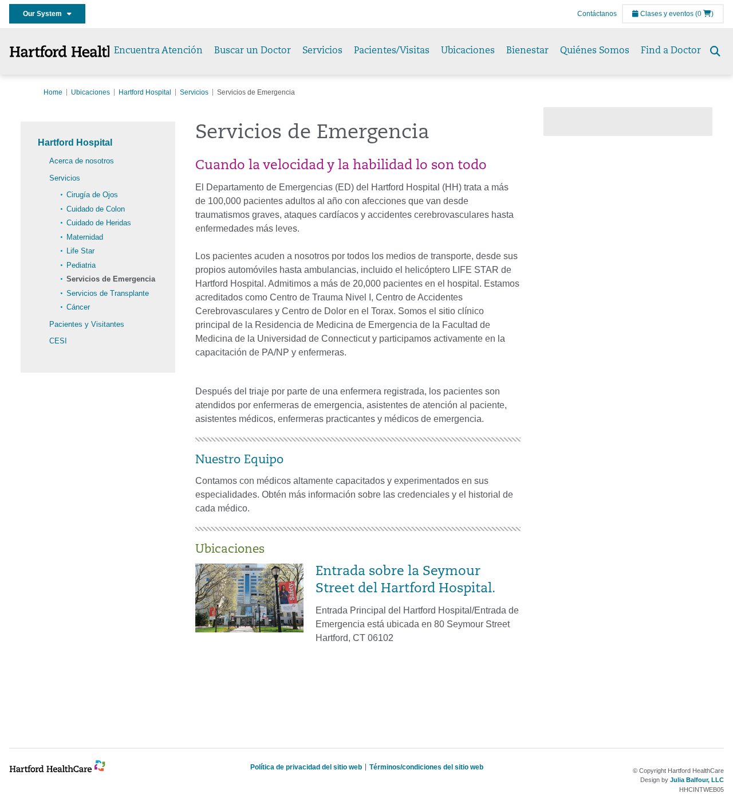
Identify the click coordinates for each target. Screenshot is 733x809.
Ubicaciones (468, 51)
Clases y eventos (666, 14)
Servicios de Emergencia (110, 279)
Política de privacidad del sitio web (306, 767)
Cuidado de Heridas (98, 222)
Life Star (80, 251)
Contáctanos (597, 14)
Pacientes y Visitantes (86, 324)
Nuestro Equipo (239, 460)
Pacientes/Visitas (391, 51)
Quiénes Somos (594, 51)
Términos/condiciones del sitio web (426, 767)
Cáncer (78, 307)
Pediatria (81, 265)
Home (53, 92)
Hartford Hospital (145, 92)
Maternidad (84, 237)
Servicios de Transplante (107, 293)
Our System (45, 14)
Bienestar (527, 51)
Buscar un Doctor (252, 51)
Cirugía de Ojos (92, 194)
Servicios (322, 51)
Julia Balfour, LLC (697, 779)
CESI (58, 341)
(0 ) (704, 14)
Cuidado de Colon (95, 209)
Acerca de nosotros (81, 161)
